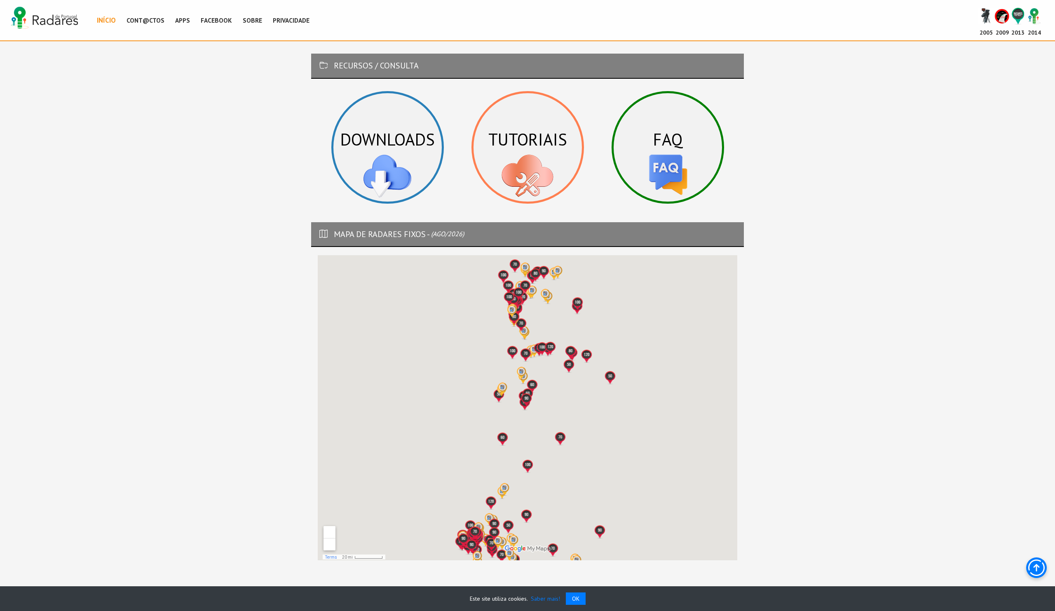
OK (575, 598)
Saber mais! (544, 598)
